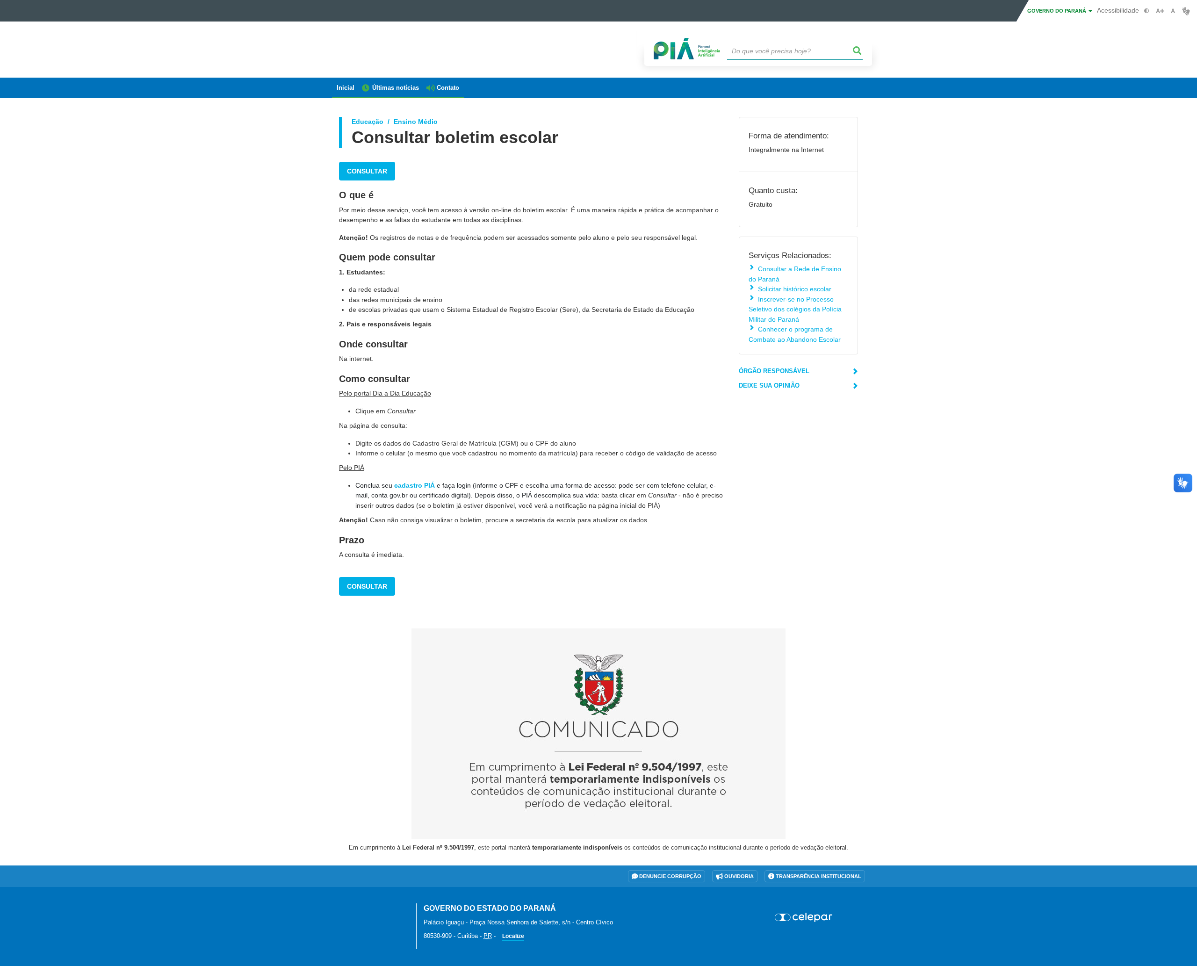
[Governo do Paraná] (367, 913)
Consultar (367, 171)
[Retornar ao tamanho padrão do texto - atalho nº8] (1173, 11)
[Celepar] (804, 917)
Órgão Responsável (774, 371)
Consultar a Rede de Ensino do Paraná (795, 273)
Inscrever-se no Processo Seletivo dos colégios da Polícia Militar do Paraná (795, 309)
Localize (513, 936)
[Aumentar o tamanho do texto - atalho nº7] (1159, 11)
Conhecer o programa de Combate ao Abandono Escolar (795, 334)
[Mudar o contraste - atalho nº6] (1146, 11)
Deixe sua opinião (769, 385)
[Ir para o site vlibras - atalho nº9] (1186, 11)
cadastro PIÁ (414, 485)
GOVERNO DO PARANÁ (1057, 11)
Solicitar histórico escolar (794, 289)
